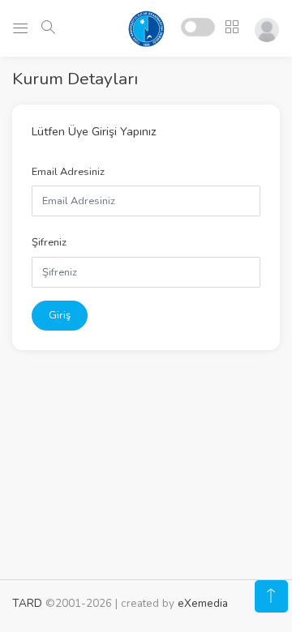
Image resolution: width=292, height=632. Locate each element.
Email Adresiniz (68, 171)
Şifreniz (49, 242)
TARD (27, 603)
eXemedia (203, 603)
